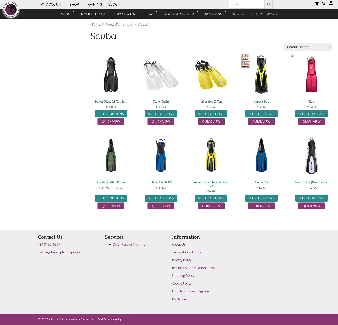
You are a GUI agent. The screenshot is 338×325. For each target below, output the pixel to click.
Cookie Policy (181, 283)
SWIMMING (213, 14)
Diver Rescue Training (129, 244)
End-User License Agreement (193, 291)
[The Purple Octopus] (11, 10)
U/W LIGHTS (126, 14)
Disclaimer (179, 299)
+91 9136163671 (50, 244)
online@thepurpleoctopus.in (59, 252)
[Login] (331, 3)
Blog (113, 4)
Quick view (111, 121)
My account (51, 4)
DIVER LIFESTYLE (93, 14)
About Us (179, 244)
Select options (111, 114)
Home (95, 24)
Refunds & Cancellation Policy (193, 268)
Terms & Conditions (186, 252)
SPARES (238, 14)
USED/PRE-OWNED (264, 14)
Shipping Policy (183, 276)
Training (93, 4)
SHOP (74, 4)
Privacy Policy (181, 260)
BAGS (150, 14)
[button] (323, 4)
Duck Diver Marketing (109, 319)
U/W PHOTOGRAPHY (179, 14)
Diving (64, 14)
